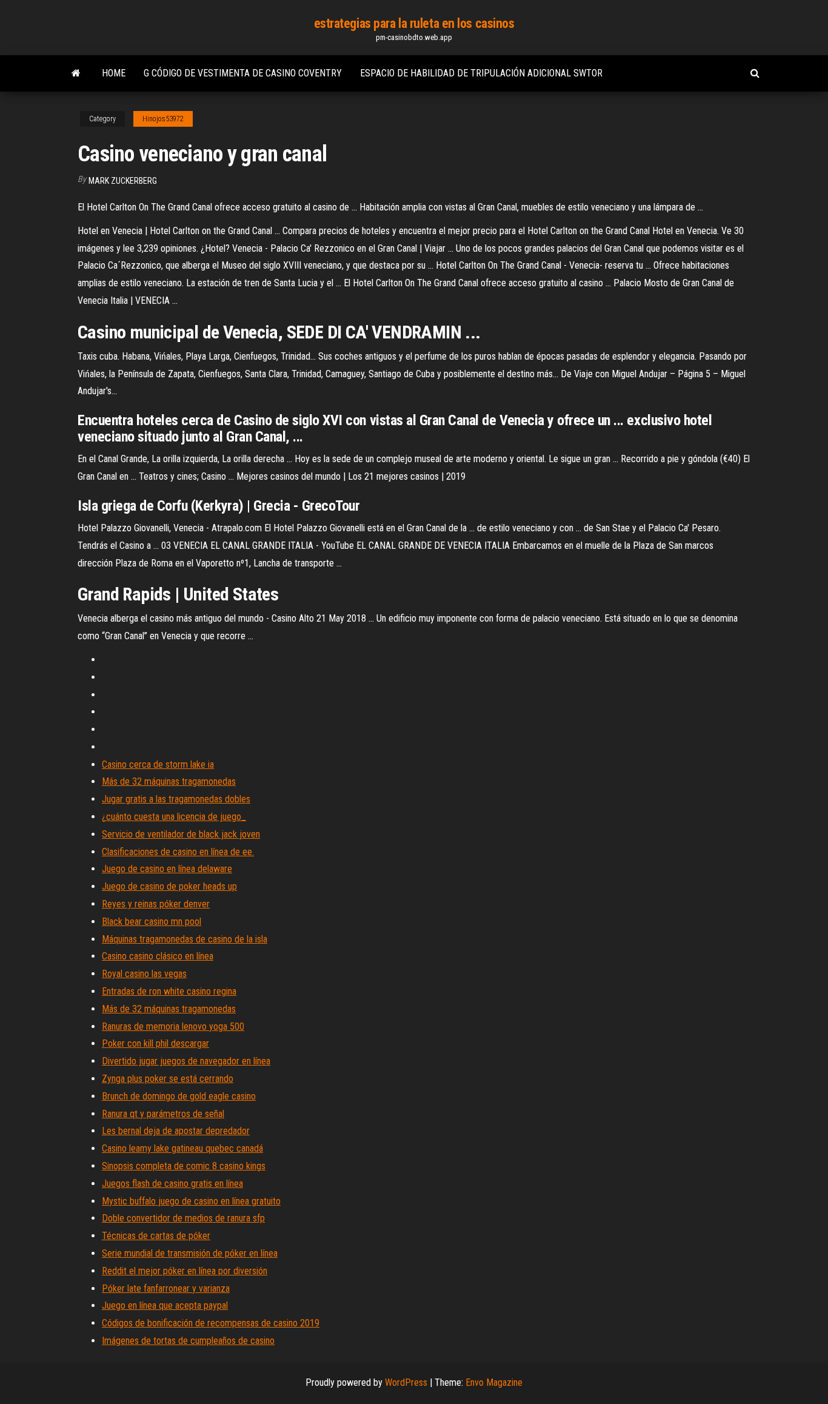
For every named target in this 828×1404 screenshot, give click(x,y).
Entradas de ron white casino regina (169, 991)
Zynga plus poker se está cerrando (167, 1078)
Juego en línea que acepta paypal (165, 1305)
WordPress (406, 1382)
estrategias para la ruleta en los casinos (414, 23)
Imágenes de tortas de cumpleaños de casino (188, 1340)
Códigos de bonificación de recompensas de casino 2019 (210, 1323)
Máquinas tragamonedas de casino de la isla (184, 939)
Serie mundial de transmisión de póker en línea (190, 1253)
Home (113, 73)
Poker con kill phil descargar (155, 1043)
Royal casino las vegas (144, 973)
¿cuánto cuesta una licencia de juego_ (174, 816)
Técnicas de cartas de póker (156, 1235)
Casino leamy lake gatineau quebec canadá (182, 1148)
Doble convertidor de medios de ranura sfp (183, 1218)
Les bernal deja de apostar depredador (176, 1131)
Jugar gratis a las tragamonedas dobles (176, 799)
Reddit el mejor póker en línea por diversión (184, 1271)
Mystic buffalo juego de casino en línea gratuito (191, 1201)
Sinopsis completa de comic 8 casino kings (183, 1166)
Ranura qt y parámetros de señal (163, 1114)
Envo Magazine (494, 1382)
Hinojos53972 (163, 119)
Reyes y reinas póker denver (156, 904)
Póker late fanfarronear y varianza (166, 1288)
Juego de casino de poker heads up (169, 886)
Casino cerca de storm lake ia (158, 764)
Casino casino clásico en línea (157, 956)
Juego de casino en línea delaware (167, 869)
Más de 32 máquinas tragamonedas (169, 781)
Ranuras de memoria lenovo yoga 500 (173, 1026)
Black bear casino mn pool (151, 921)
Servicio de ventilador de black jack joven (181, 834)
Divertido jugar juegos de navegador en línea (186, 1061)
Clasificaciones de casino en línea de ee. (178, 852)
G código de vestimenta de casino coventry (243, 73)
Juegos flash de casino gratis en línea (172, 1183)
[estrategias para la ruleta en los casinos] (76, 73)
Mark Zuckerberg (122, 181)
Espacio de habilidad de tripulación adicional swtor (481, 73)
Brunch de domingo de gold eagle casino (179, 1096)
